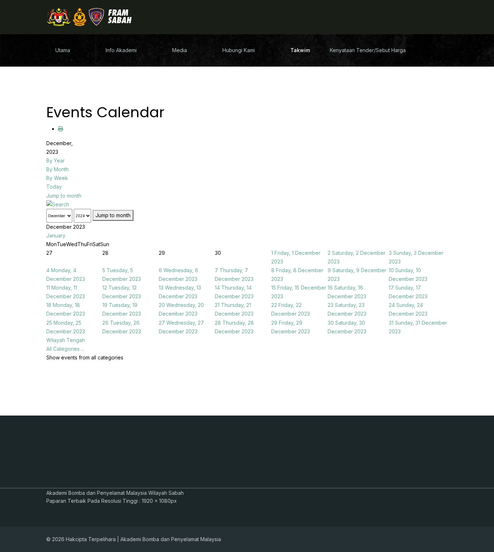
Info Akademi (121, 50)
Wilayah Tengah (65, 340)
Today (54, 187)
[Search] (247, 204)
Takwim (300, 50)
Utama (62, 50)
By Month (57, 169)
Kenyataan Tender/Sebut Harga (368, 50)
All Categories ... (65, 349)
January (55, 235)
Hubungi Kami (238, 50)
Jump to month (63, 196)
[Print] (60, 129)
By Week (57, 178)
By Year (55, 160)
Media (179, 50)
